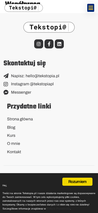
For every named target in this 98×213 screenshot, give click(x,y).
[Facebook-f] (49, 43)
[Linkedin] (59, 43)
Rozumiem (77, 181)
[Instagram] (38, 43)
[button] (90, 8)
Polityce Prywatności (58, 208)
